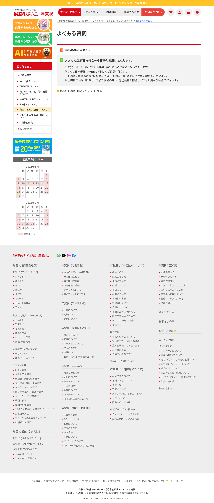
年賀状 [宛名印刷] (73, 265)
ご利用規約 (72, 481)
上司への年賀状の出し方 (173, 285)
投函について (119, 290)
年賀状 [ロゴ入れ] (73, 366)
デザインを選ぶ (68, 12)
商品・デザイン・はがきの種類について (33, 93)
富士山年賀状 (22, 414)
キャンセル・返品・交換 (123, 320)
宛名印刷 (111, 12)
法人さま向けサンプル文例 (125, 419)
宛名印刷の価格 (72, 277)
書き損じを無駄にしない (173, 294)
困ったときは (112, 21)
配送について (119, 285)
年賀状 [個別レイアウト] (76, 328)
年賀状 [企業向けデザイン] (27, 438)
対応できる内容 (72, 335)
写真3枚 (19, 329)
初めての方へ (119, 272)
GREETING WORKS (113, 498)
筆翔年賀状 (21, 400)
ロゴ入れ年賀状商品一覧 (76, 399)
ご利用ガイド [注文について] (127, 265)
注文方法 (68, 432)
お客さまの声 (166, 321)
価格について (131, 12)
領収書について (120, 303)
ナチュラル (20, 277)
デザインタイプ (22, 354)
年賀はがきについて (122, 380)
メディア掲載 (166, 331)
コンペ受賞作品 (23, 303)
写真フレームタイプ (24, 358)
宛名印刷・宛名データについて (34, 99)
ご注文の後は (119, 350)
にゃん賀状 (20, 370)
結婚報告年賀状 (23, 422)
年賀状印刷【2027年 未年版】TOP (73, 21)
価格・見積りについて (30, 86)
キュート (19, 299)
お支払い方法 (119, 299)
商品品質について (121, 376)
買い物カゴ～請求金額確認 (125, 341)
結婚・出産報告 (22, 342)
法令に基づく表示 (90, 481)
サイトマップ (177, 481)
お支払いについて (28, 105)
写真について (119, 389)
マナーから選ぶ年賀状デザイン (30, 418)
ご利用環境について (53, 481)
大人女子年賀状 (23, 374)
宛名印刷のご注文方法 (123, 337)
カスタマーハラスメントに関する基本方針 (144, 481)
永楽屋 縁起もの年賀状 (27, 379)
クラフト (19, 294)
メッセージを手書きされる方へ (127, 394)
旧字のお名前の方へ (122, 354)
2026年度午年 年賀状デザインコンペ (34, 409)
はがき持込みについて (123, 316)
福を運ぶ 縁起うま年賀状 (28, 383)
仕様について (70, 310)
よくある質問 (127, 21)
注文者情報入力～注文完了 (126, 345)
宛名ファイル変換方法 (75, 294)
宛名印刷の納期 (72, 281)
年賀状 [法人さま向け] (26, 431)
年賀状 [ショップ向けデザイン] (29, 444)
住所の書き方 (168, 303)
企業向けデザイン (24, 454)
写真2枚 (19, 324)
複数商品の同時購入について (127, 312)
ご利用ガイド (152, 12)
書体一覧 (116, 385)
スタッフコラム (167, 312)
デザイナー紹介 (120, 398)
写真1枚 (19, 320)
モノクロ (19, 307)
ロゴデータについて (74, 395)
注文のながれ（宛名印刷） (76, 272)
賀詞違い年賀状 (23, 405)
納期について (70, 314)
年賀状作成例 (70, 415)
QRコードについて (73, 419)
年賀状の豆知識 (168, 265)
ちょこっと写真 (22, 337)
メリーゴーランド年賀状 (27, 396)
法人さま (90, 12)
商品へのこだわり (121, 402)
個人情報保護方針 (112, 481)
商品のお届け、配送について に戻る (81, 91)
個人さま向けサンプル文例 (125, 414)
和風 (17, 285)
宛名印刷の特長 (72, 285)
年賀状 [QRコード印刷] (76, 408)
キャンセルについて (74, 344)
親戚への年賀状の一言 (172, 299)
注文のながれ (70, 348)
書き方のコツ (167, 281)
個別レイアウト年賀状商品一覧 (79, 357)
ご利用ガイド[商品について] (127, 369)
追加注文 (116, 325)
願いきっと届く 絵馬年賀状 (29, 392)
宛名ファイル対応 (72, 290)
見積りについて (120, 307)
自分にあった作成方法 (172, 290)
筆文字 (18, 290)
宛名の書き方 (168, 272)
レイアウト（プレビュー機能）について (34, 116)
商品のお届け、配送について (33, 110)
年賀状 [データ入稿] (74, 303)
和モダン (19, 281)
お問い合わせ (25, 129)
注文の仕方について (29, 81)
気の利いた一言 (169, 277)
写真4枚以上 (21, 333)
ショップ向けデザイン (25, 458)
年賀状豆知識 (26, 122)
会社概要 (35, 481)
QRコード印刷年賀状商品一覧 (79, 446)
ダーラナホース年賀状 (26, 387)
